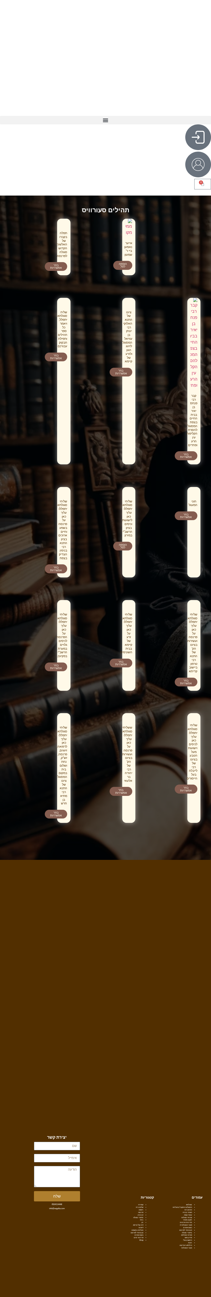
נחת (141, 1220)
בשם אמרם (187, 1227)
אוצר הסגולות (186, 1248)
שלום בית (139, 1207)
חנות (190, 1243)
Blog (141, 1240)
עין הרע (140, 1215)
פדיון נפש (188, 1237)
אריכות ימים (138, 1237)
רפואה (141, 1210)
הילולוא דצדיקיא (186, 1245)
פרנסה (140, 1212)
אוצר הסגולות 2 (186, 1225)
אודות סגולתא (186, 1235)
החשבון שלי (187, 1240)
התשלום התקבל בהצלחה (182, 1207)
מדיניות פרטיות (186, 1222)
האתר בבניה (187, 1212)
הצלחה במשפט (137, 1230)
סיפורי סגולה (187, 1233)
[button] (105, 120)
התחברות (188, 1210)
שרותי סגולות (186, 1217)
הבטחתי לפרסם (185, 1230)
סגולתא (189, 1205)
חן (142, 1222)
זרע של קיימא (138, 1225)
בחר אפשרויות (56, 267)
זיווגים (141, 1227)
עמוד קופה (188, 1215)
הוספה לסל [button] (123, 265)
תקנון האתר (187, 1220)
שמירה (140, 1205)
